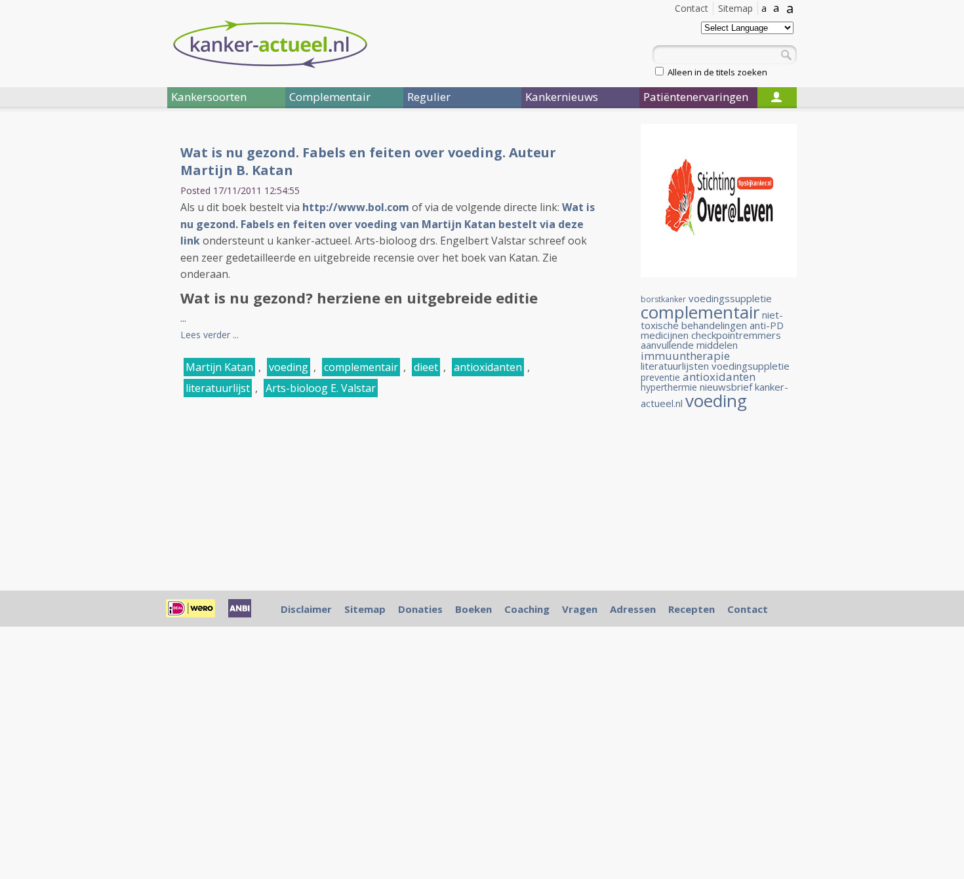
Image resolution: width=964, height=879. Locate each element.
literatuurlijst (218, 388)
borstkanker (663, 299)
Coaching (527, 608)
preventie (660, 377)
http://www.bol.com (355, 207)
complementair (361, 367)
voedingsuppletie (751, 365)
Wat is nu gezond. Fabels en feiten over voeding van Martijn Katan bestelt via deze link (387, 224)
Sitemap (735, 8)
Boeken (473, 608)
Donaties (420, 608)
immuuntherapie (685, 355)
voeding (288, 367)
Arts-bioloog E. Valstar (321, 388)
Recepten (691, 608)
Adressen (633, 608)
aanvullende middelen (689, 344)
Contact (691, 8)
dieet (426, 367)
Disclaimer (306, 608)
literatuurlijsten (675, 365)
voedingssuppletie (730, 298)
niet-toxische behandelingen (712, 320)
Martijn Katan (219, 367)
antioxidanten (488, 367)
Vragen (579, 608)
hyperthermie (669, 387)
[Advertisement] (88, 339)
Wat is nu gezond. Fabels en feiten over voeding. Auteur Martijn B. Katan (368, 161)
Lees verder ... (209, 334)
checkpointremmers (736, 335)
